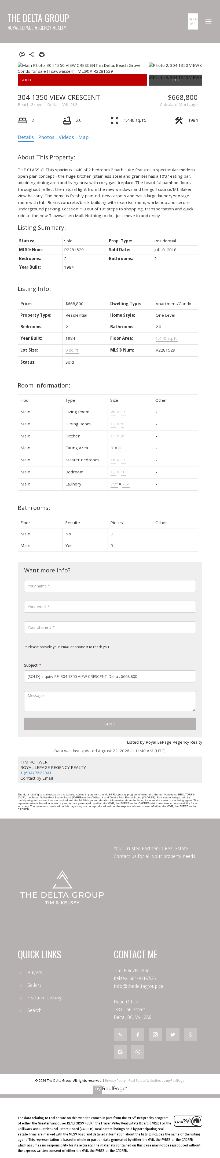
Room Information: (44, 385)
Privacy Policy (115, 1081)
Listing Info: (34, 289)
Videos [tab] (66, 137)
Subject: (31, 665)
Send (109, 723)
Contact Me (193, 21)
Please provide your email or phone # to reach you (68, 646)
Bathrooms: (34, 508)
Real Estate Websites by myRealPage (157, 1081)
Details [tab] (26, 137)
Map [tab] (83, 137)
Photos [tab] (46, 137)
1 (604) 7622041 (36, 772)
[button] (193, 21)
